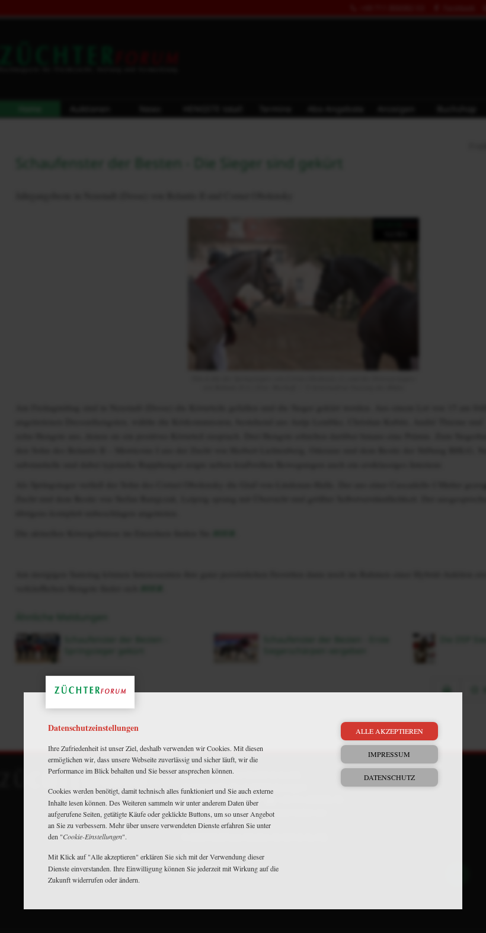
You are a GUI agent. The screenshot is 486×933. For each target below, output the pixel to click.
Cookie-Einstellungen (92, 836)
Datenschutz (389, 777)
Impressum (389, 754)
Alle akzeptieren (389, 731)
